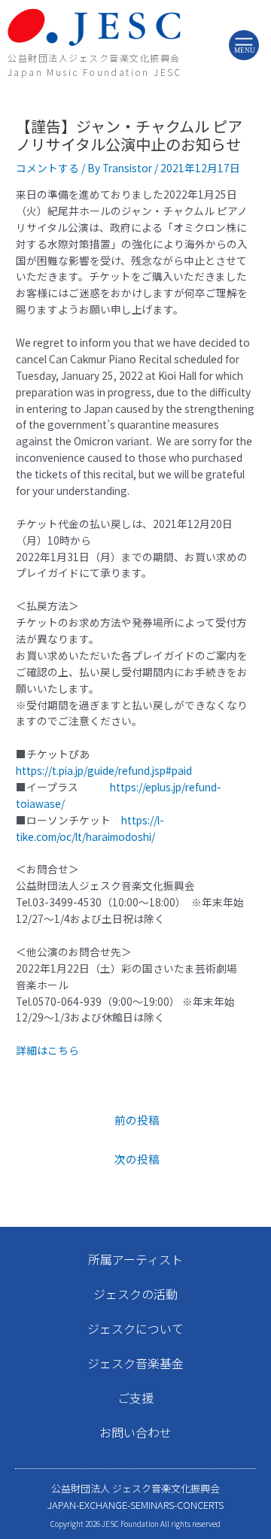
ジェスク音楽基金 (135, 1363)
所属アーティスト (135, 1259)
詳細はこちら (47, 1050)
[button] (244, 44)
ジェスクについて (135, 1328)
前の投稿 (137, 1120)
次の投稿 (137, 1159)
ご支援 (135, 1398)
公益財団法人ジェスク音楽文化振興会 (94, 57)
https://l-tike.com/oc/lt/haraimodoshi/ (90, 828)
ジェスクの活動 (135, 1294)
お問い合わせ (135, 1432)
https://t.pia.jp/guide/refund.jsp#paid (104, 770)
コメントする (47, 167)
